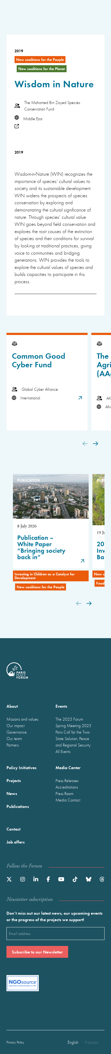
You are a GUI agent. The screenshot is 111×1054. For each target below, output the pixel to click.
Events (61, 706)
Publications (17, 806)
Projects (13, 780)
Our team (14, 738)
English (73, 1042)
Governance (16, 732)
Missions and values (22, 719)
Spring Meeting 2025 (73, 725)
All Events (63, 751)
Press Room (64, 793)
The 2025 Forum (69, 719)
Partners (12, 745)
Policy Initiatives (21, 767)
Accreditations (67, 787)
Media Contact (68, 800)
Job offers (15, 842)
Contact (13, 829)
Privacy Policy (15, 1042)
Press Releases (67, 780)
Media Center (68, 767)
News (11, 793)
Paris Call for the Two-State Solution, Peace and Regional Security (73, 738)
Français (91, 1042)
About (12, 706)
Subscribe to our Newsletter (37, 952)
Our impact (15, 725)
